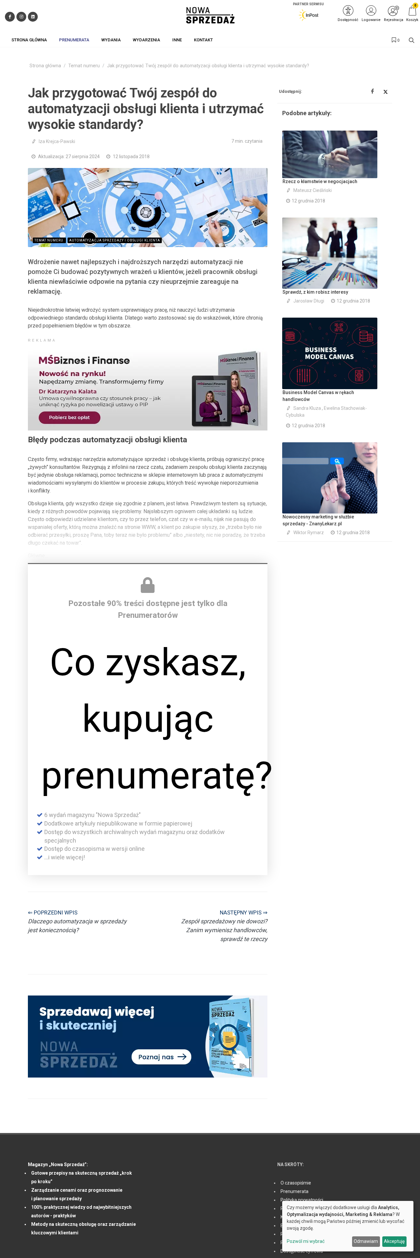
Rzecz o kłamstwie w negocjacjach (320, 181)
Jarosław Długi (308, 301)
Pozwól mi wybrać (306, 1241)
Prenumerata (294, 1191)
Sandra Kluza (307, 408)
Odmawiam (366, 1241)
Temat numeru (84, 66)
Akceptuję (394, 1241)
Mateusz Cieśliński (312, 190)
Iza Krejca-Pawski (57, 141)
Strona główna (45, 66)
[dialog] (347, 1226)
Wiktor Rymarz (308, 532)
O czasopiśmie (296, 1182)
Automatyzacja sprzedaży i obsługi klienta (114, 240)
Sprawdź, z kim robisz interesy (315, 292)
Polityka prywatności (302, 1200)
